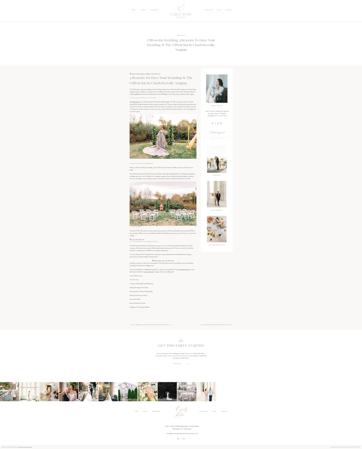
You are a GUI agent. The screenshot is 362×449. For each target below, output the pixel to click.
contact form (149, 272)
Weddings (181, 35)
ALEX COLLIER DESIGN (25, 447)
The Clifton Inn (134, 102)
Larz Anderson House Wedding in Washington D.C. (151, 324)
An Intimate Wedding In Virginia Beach (216, 324)
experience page (184, 269)
